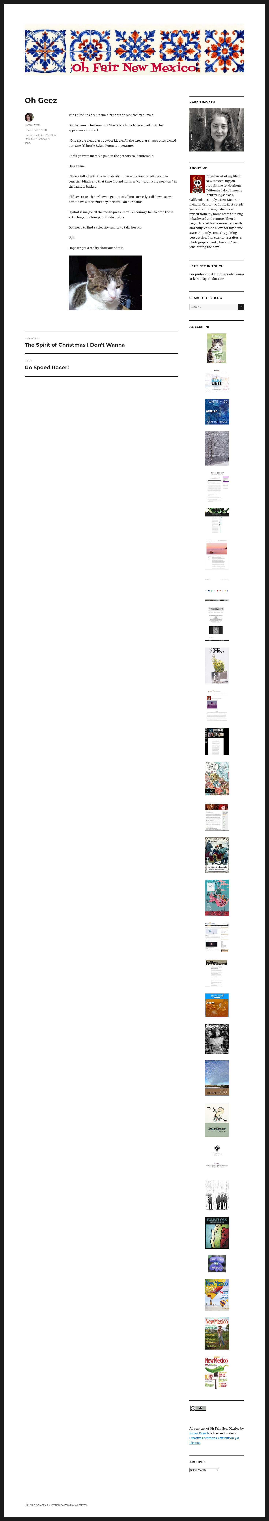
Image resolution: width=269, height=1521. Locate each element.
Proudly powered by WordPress (69, 1505)
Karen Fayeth (33, 124)
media (29, 135)
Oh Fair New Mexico (36, 1505)
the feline (39, 135)
